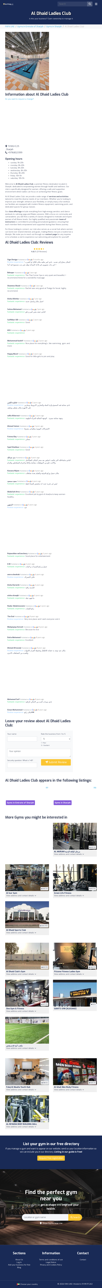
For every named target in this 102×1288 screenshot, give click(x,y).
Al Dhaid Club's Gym (15, 971)
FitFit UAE (9, 26)
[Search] (89, 4)
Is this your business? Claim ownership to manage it (51, 19)
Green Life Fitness (62, 893)
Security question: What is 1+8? (20, 760)
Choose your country (29, 1284)
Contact (83, 1260)
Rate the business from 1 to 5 (53, 734)
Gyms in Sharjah (54, 26)
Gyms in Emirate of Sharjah (30, 26)
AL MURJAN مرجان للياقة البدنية (67, 851)
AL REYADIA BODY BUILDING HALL (21, 1124)
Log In (19, 1262)
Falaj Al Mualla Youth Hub (18, 1087)
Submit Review (57, 762)
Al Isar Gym (11, 893)
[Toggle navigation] (96, 4)
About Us (19, 1260)
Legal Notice (51, 1262)
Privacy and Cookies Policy (51, 1265)
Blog (19, 1267)
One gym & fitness (15, 1008)
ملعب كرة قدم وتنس (14, 1045)
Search (76, 1217)
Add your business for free (19, 1265)
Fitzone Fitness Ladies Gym (67, 971)
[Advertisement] (75, 48)
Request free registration (51, 1158)
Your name (11, 734)
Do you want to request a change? (19, 99)
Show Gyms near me (52, 1223)
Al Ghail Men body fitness (66, 1087)
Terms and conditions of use (51, 1260)
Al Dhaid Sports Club (16, 930)
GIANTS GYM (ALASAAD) (65, 1008)
